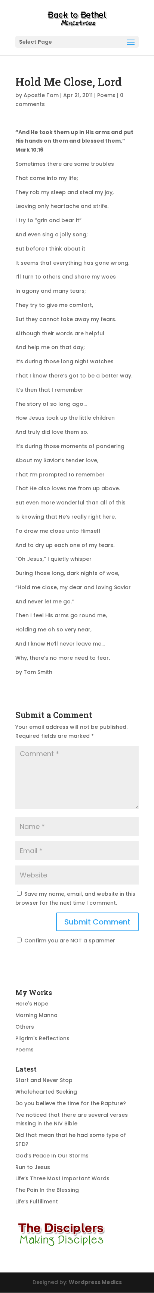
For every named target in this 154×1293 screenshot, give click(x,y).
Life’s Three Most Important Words (62, 1178)
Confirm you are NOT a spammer (69, 940)
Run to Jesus (32, 1167)
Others (24, 1027)
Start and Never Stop (44, 1080)
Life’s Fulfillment (36, 1201)
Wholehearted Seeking (46, 1091)
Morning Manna (36, 1015)
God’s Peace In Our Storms (52, 1155)
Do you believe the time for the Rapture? (70, 1103)
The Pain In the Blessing (47, 1190)
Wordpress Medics (95, 1282)
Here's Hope (31, 1003)
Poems (106, 95)
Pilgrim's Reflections (42, 1038)
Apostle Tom (41, 95)
